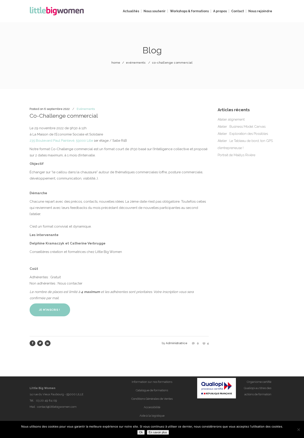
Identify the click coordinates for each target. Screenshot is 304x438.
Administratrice (176, 343)
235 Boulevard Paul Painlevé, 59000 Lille (61, 141)
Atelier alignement (231, 119)
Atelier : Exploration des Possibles (243, 134)
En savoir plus (158, 432)
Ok (141, 432)
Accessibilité (152, 407)
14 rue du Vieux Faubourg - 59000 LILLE (56, 394)
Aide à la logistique (152, 415)
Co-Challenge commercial (64, 115)
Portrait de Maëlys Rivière (236, 155)
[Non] (298, 429)
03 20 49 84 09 (46, 400)
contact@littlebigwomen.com (57, 406)
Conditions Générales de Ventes (152, 398)
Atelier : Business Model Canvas (241, 127)
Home (115, 62)
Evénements (135, 62)
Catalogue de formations (152, 390)
